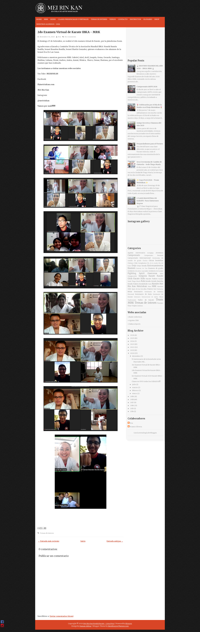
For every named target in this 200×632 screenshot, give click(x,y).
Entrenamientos (155, 265)
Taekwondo (132, 300)
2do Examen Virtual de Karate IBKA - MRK (69, 32)
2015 (132, 408)
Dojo (134, 265)
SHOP (156, 19)
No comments (70, 37)
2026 (132, 335)
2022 (132, 347)
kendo (148, 281)
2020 (132, 353)
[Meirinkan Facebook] (2, 622)
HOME (39, 19)
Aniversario (140, 253)
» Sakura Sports (134, 324)
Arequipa (150, 253)
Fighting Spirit (136, 273)
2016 (132, 405)
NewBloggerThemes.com (118, 626)
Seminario (138, 292)
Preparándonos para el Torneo (150, 144)
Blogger (153, 433)
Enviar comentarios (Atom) (61, 616)
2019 (132, 396)
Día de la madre (152, 263)
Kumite (155, 283)
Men (149, 286)
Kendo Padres (133, 284)
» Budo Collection (135, 317)
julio (134, 384)
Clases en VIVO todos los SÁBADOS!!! (146, 381)
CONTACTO (123, 19)
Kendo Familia (157, 281)
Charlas (145, 260)
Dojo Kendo (142, 266)
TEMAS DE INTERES (99, 19)
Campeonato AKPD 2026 (147, 87)
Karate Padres (151, 279)
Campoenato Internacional (139, 258)
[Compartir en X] (43, 528)
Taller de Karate (146, 300)
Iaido (161, 273)
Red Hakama (158, 289)
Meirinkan (142, 286)
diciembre (136, 356)
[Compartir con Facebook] (45, 528)
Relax (130, 292)
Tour (130, 306)
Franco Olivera (136, 427)
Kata (143, 281)
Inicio (82, 541)
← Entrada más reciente (48, 541)
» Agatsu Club (133, 320)
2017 (132, 402)
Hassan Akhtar (85, 626)
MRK (46, 19)
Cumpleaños (142, 263)
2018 (132, 399)
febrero (135, 390)
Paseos (150, 289)
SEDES (53, 19)
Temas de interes (47, 533)
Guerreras (152, 273)
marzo (135, 387)
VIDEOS (112, 19)
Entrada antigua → (115, 541)
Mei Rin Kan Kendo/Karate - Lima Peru (98, 624)
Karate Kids (139, 278)
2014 (132, 411)
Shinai (161, 297)
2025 (132, 338)
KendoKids (143, 284)
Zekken (140, 306)
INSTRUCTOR (135, 19)
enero (134, 393)
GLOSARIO (147, 19)
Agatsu (130, 253)
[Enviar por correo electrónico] (38, 528)
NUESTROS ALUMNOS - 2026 (48, 24)
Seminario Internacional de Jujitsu (146, 297)
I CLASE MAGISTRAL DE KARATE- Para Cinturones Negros (148, 200)
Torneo (160, 303)
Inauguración (132, 276)
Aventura (159, 253)
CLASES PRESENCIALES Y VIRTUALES (73, 19)
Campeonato (134, 255)
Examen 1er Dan (141, 268)
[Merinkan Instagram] (2, 625)
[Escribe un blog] (41, 528)
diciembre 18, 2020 (47, 37)
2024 (132, 341)
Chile (136, 263)
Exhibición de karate (156, 271)
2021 (132, 350)
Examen (131, 268)
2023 (132, 344)
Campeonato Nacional (153, 255)
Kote (150, 284)
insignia (143, 276)
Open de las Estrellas (139, 289)
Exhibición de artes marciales (138, 271)
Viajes (134, 306)
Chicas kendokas (156, 260)
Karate (152, 276)
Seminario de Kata (143, 294)
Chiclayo (130, 263)
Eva (59, 37)
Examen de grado (155, 268)
